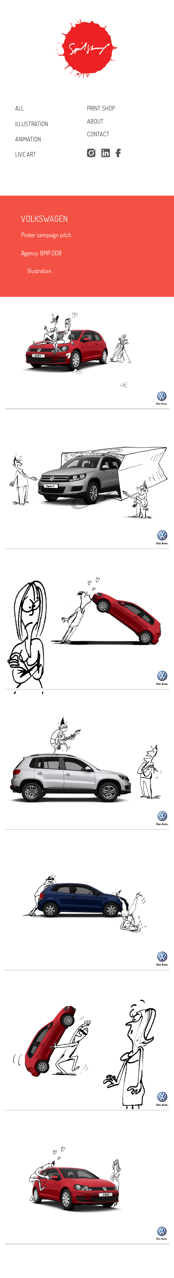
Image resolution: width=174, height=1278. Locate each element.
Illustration (39, 270)
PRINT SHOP (101, 108)
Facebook (120, 153)
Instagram (91, 153)
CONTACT (98, 134)
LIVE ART (25, 154)
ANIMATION (28, 139)
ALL (19, 108)
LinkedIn (105, 153)
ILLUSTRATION (31, 123)
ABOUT (95, 121)
